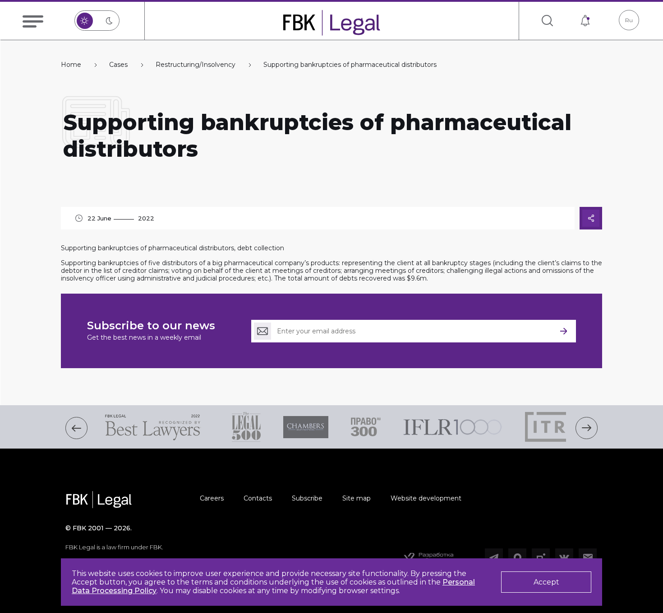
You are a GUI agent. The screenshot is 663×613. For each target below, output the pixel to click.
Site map (356, 498)
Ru (629, 20)
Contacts (258, 498)
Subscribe (307, 498)
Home (71, 65)
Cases (118, 65)
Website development (426, 498)
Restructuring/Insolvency (195, 65)
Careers (212, 498)
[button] (76, 428)
